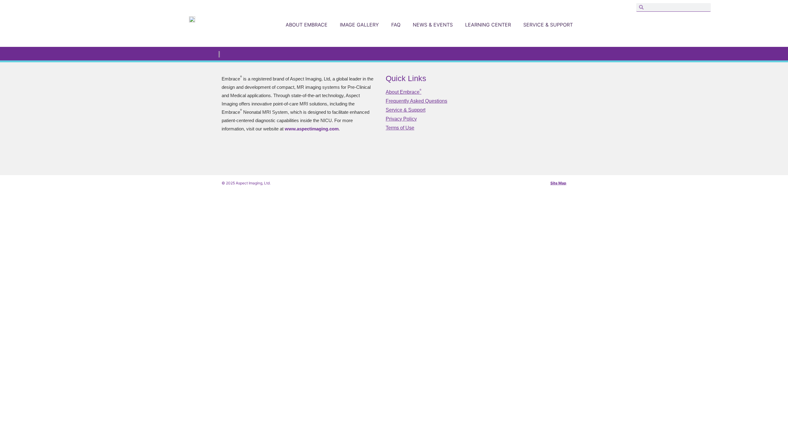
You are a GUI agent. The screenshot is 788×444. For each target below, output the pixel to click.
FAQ (395, 25)
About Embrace (307, 25)
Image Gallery (359, 25)
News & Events (433, 25)
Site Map (558, 183)
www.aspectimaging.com (312, 128)
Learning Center (488, 25)
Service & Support (548, 25)
